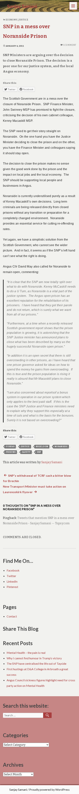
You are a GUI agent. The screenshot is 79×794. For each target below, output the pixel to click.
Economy (11, 19)
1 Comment (69, 45)
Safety (26, 452)
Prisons (11, 452)
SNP (39, 452)
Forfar (10, 446)
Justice (23, 19)
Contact (12, 616)
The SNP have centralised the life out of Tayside (36, 663)
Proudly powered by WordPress (49, 789)
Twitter (11, 576)
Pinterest (12, 586)
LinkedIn (12, 581)
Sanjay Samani (51, 462)
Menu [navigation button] (73, 5)
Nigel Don (42, 446)
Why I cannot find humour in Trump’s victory (34, 658)
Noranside (61, 446)
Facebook (13, 570)
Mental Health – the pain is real (26, 652)
